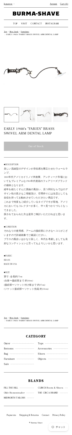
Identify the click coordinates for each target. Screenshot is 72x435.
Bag (6, 353)
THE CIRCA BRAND (48, 392)
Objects (42, 358)
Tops (40, 343)
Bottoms (8, 348)
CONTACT (36, 23)
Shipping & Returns (29, 415)
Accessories (45, 348)
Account (53, 4)
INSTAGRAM (52, 23)
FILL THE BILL (11, 387)
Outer (7, 343)
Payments (11, 415)
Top (5, 31)
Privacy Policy (58, 415)
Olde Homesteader (14, 392)
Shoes (41, 353)
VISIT (24, 23)
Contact (45, 415)
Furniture (9, 358)
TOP (15, 23)
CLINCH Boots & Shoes (50, 387)
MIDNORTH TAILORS (14, 397)
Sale (6, 364)
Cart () (64, 4)
